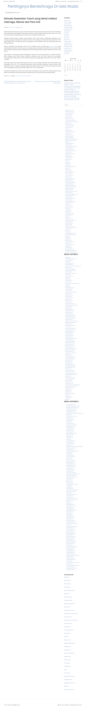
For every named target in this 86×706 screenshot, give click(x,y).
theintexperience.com (69, 111)
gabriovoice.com (69, 436)
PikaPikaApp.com (68, 144)
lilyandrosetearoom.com (71, 475)
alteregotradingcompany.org (71, 227)
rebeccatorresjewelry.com (70, 166)
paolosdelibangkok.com (70, 367)
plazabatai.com (68, 293)
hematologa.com (69, 420)
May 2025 (66, 36)
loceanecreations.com (70, 532)
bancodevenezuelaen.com (70, 120)
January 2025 (67, 43)
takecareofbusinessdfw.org (71, 146)
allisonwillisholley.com (70, 500)
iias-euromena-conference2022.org (72, 283)
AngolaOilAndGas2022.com (70, 233)
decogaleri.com (68, 299)
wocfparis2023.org (69, 260)
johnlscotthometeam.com (70, 198)
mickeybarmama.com (69, 371)
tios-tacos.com (69, 458)
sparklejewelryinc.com (70, 465)
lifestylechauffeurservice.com (71, 191)
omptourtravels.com (70, 553)
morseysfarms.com (69, 381)
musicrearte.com (68, 380)
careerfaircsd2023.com (69, 244)
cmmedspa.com (69, 513)
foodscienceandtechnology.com (72, 565)
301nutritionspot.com (70, 529)
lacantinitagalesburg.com (70, 315)
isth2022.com (67, 257)
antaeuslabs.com (68, 152)
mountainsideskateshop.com (72, 526)
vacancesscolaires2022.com (71, 252)
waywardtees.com (69, 117)
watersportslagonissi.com (70, 201)
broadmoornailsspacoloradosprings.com (74, 446)
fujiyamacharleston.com (70, 342)
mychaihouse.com (69, 361)
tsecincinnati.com (68, 290)
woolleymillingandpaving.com (72, 484)
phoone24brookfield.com (70, 370)
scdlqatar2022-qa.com (69, 263)
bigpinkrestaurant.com (69, 179)
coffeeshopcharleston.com (70, 328)
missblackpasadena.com (71, 448)
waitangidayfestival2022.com (71, 250)
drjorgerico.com (68, 169)
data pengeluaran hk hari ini (73, 1)
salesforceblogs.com (69, 136)
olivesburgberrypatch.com (71, 477)
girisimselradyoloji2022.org (70, 273)
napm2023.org (68, 239)
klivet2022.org (68, 279)
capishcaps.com (68, 397)
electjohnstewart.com (70, 552)
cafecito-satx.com (69, 459)
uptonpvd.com (69, 485)
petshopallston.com (70, 442)
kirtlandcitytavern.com (70, 527)
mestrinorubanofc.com (70, 547)
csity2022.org (67, 286)
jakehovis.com (68, 354)
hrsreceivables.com (69, 175)
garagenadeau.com (69, 189)
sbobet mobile (53, 46)
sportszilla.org (68, 376)
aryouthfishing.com (70, 455)
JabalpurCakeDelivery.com (70, 140)
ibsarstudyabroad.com (69, 287)
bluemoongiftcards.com (71, 521)
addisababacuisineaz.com (71, 568)
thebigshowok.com (70, 430)
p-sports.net (68, 439)
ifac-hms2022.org (68, 280)
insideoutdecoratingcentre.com (71, 194)
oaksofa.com (67, 394)
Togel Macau (67, 646)
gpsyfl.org (67, 399)
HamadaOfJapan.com (69, 147)
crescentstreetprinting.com (71, 416)
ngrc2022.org (67, 211)
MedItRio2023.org (68, 247)
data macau (67, 607)
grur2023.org (67, 236)
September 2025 (68, 29)
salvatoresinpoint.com (69, 195)
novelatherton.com (70, 549)
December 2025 (68, 25)
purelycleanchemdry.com (70, 153)
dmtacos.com (69, 414)
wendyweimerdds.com (69, 172)
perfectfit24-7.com (68, 324)
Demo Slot (66, 593)
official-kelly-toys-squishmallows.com (72, 384)
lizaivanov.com (69, 421)
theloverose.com (69, 434)
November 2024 (68, 46)
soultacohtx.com (68, 396)
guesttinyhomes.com (70, 423)
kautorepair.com (68, 308)
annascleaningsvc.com (70, 469)
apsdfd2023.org (68, 240)
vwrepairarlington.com (70, 404)
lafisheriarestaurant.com (70, 350)
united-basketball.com (70, 456)
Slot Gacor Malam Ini (69, 653)
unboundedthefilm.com (70, 113)
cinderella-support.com (70, 178)
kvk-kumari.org (69, 563)
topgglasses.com (69, 445)
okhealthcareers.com (69, 110)
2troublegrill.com (69, 487)
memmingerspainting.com (70, 182)
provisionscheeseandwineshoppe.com (73, 266)
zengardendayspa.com (71, 463)
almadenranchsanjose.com (70, 220)
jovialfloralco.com (68, 197)
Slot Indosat (67, 580)
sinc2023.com (68, 261)
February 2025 (67, 41)
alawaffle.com (69, 453)
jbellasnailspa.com (69, 360)
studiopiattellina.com (69, 339)
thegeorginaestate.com (70, 364)
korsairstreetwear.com (70, 440)
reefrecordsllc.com (70, 452)
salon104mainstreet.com (70, 329)
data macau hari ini (69, 689)
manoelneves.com (69, 130)
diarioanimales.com (69, 297)
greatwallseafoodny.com (71, 433)
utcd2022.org (67, 274)
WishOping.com (68, 155)
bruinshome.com (69, 468)
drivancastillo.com (70, 511)
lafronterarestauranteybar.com (72, 474)
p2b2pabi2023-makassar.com (71, 258)
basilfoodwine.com (70, 517)
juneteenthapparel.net (70, 559)
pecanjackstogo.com (70, 462)
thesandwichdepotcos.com (70, 185)
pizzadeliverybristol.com (70, 316)
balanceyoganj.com (69, 134)
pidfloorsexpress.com (69, 118)
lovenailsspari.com (69, 334)
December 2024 (68, 45)
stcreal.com (67, 162)
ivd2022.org (67, 284)
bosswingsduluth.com (69, 355)
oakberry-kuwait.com (69, 335)
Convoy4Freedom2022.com (70, 234)
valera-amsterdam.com (71, 536)
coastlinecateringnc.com (71, 410)
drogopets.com (68, 390)
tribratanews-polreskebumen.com (73, 555)
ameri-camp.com (68, 173)
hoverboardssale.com (69, 126)
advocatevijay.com (69, 221)
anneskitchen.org (69, 449)
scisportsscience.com (70, 566)
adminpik (21, 27)
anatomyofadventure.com (71, 510)
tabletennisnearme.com (70, 393)
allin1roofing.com (69, 507)
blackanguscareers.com (71, 542)
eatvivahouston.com (70, 429)
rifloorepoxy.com (69, 482)
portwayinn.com (69, 503)
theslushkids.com (69, 478)
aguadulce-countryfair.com (70, 353)
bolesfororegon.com (70, 543)
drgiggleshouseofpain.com (70, 186)
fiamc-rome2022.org (69, 347)
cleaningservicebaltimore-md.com (73, 406)
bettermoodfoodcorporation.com (72, 121)
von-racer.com (68, 326)
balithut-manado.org (69, 226)
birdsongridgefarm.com (71, 533)
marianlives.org (68, 115)
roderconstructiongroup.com (71, 292)
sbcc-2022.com (68, 231)
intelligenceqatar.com (69, 143)
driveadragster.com (70, 419)
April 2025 (66, 38)
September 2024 (68, 50)
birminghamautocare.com (70, 357)
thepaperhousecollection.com (72, 498)
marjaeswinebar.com (69, 309)
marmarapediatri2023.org (70, 270)
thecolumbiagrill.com (69, 264)
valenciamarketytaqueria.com (72, 450)
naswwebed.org (68, 224)
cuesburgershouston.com (71, 411)
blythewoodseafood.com (70, 366)
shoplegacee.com (68, 156)
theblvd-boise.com (69, 207)
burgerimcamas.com (70, 569)
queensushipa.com (69, 171)
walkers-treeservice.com (71, 491)
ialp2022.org (67, 277)
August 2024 (67, 52)
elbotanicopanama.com (70, 303)
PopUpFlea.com (68, 163)
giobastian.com (69, 479)
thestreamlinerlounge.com (71, 546)
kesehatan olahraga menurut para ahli (23, 75)
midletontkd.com (69, 514)
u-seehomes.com (68, 200)
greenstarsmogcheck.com (70, 318)
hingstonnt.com (68, 123)
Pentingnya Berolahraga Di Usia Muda (43, 6)
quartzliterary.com (69, 337)
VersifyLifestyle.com (69, 149)
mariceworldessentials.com (70, 348)
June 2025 (66, 34)
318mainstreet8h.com (69, 332)
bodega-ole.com (69, 545)
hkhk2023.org (68, 237)
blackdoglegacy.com (70, 427)
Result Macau (67, 584)
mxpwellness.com (69, 495)
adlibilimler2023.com (69, 223)
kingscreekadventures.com (70, 150)
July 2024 (66, 53)
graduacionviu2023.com (71, 461)
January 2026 (67, 24)
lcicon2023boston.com (69, 249)
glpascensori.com (69, 481)
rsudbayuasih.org (69, 556)
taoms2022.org (68, 281)
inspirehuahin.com (69, 181)
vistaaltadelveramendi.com (71, 408)
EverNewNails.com (69, 192)
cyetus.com (67, 217)
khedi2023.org (68, 267)
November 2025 (68, 27)
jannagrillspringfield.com (70, 341)
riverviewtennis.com (69, 383)
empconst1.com (68, 176)
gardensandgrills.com (70, 516)
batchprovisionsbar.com (70, 377)
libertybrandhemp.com (70, 537)
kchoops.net (68, 524)
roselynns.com (68, 133)
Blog (9, 75)
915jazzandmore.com (69, 351)
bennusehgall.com (69, 289)
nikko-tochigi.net (69, 519)
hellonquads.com (68, 296)
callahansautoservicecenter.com (71, 321)
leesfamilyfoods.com (69, 213)
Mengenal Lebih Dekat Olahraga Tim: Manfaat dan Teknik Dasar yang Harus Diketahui (72, 87)
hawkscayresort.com (69, 295)
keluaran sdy (67, 659)
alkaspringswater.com (69, 331)
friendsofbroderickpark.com (71, 338)
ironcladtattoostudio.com (71, 466)
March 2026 (67, 20)
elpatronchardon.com (69, 344)
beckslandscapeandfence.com (72, 407)
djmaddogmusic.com (70, 504)
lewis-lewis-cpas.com (69, 214)
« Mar (65, 75)
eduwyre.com (68, 204)
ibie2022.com (67, 230)
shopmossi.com (69, 492)
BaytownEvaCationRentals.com (71, 139)
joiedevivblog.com (70, 534)
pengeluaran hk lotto (69, 683)
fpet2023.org (67, 208)
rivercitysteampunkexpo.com (72, 523)
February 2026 (67, 22)
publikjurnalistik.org (70, 558)
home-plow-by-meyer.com (71, 424)
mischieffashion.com (69, 202)
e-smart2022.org (68, 210)
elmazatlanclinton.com (69, 310)
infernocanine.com (70, 497)
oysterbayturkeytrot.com (71, 472)
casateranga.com (69, 488)
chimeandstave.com (70, 432)
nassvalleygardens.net (71, 550)
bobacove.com (68, 368)
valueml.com (67, 165)
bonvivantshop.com (69, 157)
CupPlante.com (68, 159)
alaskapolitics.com (69, 127)
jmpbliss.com (67, 168)
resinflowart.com (69, 437)
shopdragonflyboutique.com (71, 374)
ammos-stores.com (70, 530)
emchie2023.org (68, 271)
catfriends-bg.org (68, 114)
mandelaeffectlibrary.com (70, 131)
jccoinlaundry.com (68, 306)
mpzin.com (67, 160)
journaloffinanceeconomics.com (72, 562)
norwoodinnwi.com (70, 539)
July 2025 (66, 32)
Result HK (66, 577)
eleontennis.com (68, 215)
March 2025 (67, 39)
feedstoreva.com (68, 389)
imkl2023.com (68, 243)
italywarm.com (69, 561)
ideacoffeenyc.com (69, 312)
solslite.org (68, 501)
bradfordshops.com (69, 218)
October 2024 (67, 48)
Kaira (13, 705)
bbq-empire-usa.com (69, 387)
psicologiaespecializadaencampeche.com (74, 413)
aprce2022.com (68, 228)
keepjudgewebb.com (70, 508)
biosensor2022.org (69, 276)
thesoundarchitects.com (71, 506)
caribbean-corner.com (70, 520)
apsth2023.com (68, 246)
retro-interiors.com (69, 205)
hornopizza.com (69, 417)
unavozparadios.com (69, 300)
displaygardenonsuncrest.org (71, 386)
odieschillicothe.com (69, 313)
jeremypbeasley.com (69, 184)
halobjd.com (67, 142)
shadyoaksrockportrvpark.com (71, 305)
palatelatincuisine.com (70, 426)
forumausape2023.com (70, 241)
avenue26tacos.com (70, 443)
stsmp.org (67, 128)
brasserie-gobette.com (69, 379)
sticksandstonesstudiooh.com (72, 490)
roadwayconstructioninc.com (71, 373)
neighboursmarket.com (71, 540)
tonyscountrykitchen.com (70, 358)
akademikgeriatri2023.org (70, 268)
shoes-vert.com (68, 302)
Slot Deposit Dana (68, 630)
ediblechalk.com (68, 392)
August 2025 (67, 31)
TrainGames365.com (69, 137)
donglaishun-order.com (70, 345)
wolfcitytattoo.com (70, 471)
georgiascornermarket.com (70, 322)
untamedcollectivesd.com (71, 494)
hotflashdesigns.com (69, 188)
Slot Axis (66, 636)
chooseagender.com (69, 124)
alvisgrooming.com (69, 363)
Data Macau (67, 587)
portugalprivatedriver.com (70, 325)
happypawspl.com (69, 319)
